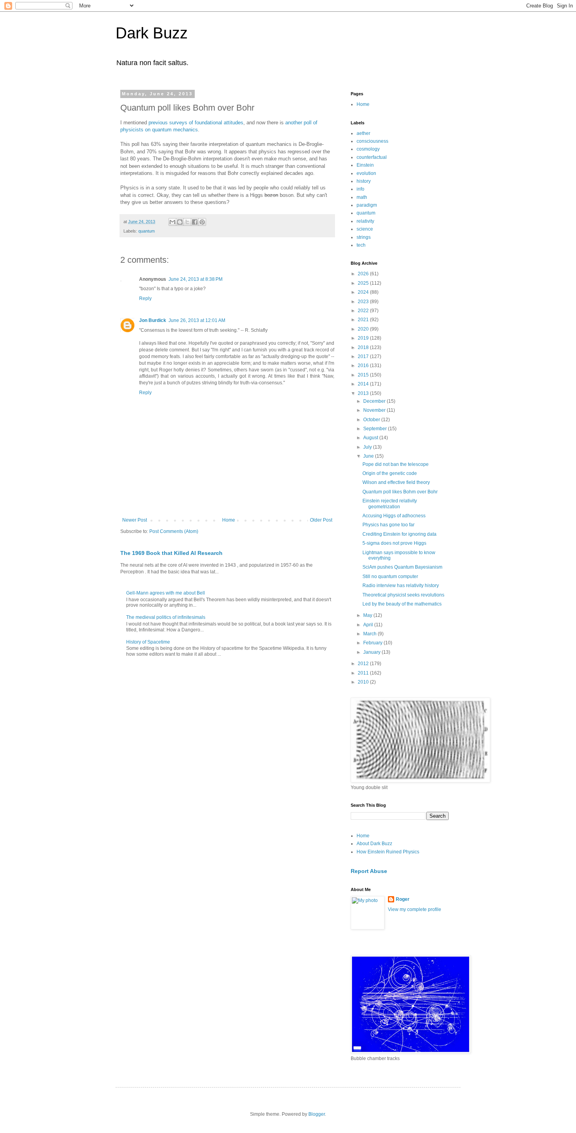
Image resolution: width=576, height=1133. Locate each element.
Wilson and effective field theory (396, 482)
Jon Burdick (152, 320)
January (372, 652)
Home (228, 520)
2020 (364, 329)
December (375, 401)
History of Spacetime (148, 642)
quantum (146, 231)
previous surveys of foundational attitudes (196, 122)
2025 (364, 283)
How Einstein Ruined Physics (388, 852)
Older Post (321, 520)
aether (363, 133)
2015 (364, 375)
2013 (364, 393)
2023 (364, 301)
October (372, 419)
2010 (364, 682)
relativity (365, 221)
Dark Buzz (152, 33)
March (370, 634)
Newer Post (134, 520)
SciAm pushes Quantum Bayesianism (402, 567)
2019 (364, 338)
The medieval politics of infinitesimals (165, 617)
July (368, 447)
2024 (364, 292)
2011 (364, 673)
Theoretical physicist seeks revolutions (403, 595)
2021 (364, 319)
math (362, 197)
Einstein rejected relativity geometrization (389, 503)
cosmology (368, 149)
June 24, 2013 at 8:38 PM (195, 279)
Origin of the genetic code (389, 473)
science (365, 229)
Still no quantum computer (390, 576)
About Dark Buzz (374, 843)
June (369, 456)
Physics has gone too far (388, 524)
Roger (402, 899)
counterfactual (372, 157)
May (368, 615)
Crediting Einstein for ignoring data (399, 534)
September (375, 428)
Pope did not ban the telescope (395, 464)
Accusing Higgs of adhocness (394, 515)
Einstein (365, 165)
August (371, 437)
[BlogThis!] (180, 222)
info (360, 189)
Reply (145, 298)
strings (364, 237)
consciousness (372, 141)
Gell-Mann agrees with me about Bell (165, 593)
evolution (366, 173)
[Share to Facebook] (195, 222)
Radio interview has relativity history (400, 585)
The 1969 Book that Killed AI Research (171, 553)
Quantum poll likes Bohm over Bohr (400, 492)
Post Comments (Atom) (173, 531)
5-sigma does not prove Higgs (394, 543)
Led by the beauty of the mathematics (402, 604)
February (373, 643)
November (375, 410)
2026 (364, 273)
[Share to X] (187, 222)
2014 (364, 384)
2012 (364, 663)
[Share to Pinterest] (202, 222)
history (364, 181)
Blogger (316, 1114)
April (368, 624)
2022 (364, 310)
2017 (364, 356)
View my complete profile (414, 909)
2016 (364, 365)
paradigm (367, 205)
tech (361, 245)
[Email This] (172, 222)
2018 (364, 347)
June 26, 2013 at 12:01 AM (196, 320)
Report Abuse (369, 871)
